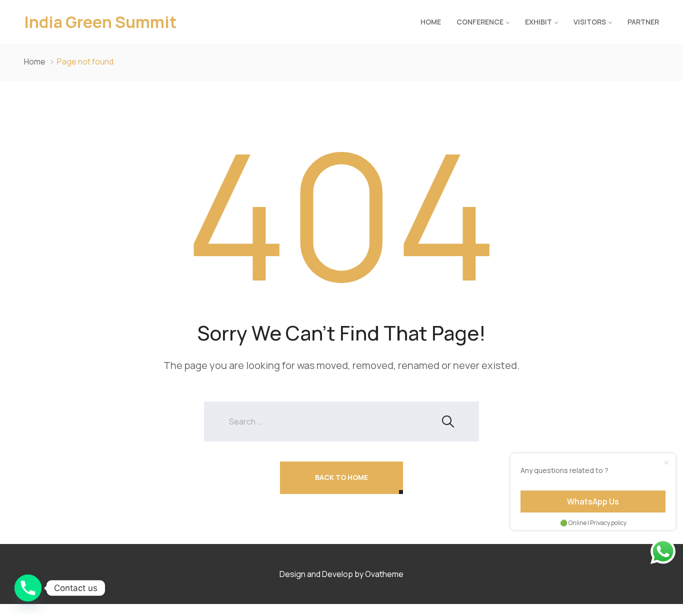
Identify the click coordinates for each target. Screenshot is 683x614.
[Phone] (28, 588)
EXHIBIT (538, 21)
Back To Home (341, 477)
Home (430, 21)
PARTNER (643, 21)
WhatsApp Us (593, 501)
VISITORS (590, 21)
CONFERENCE (480, 21)
